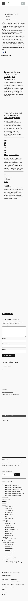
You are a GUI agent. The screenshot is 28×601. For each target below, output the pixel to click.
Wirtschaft (4, 559)
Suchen (17, 474)
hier (3, 49)
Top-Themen (5, 540)
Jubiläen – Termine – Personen (14, 562)
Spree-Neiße (7, 531)
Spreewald (7, 533)
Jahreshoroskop (8, 552)
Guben (6, 525)
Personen (4, 503)
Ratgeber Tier (8, 514)
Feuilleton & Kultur (8, 548)
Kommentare (7, 314)
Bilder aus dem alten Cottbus (11, 485)
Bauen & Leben (14, 19)
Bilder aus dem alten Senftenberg (12, 489)
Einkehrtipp (7, 546)
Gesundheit (7, 508)
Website (4, 349)
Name (4, 338)
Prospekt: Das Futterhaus (7, 392)
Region (3, 520)
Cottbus (6, 521)
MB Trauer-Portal (6, 575)
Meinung (4, 501)
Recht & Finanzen (8, 516)
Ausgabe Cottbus (7, 366)
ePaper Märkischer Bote (10, 362)
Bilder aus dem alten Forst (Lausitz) (12, 487)
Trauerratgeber (8, 518)
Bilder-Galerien (8, 544)
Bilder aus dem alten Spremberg (12, 491)
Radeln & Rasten (8, 555)
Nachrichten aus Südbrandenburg (11, 572)
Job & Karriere (8, 510)
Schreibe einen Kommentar (10, 319)
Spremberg (7, 535)
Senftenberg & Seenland (10, 529)
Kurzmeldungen (8, 527)
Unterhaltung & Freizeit (7, 542)
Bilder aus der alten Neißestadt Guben (13, 493)
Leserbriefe (4, 499)
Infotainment (7, 550)
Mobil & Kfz (7, 512)
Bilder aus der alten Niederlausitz (12, 495)
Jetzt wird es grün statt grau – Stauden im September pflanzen (13, 115)
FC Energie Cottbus (9, 538)
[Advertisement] (14, 257)
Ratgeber (4, 505)
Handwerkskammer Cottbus (11, 561)
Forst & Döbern (8, 523)
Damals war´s (5, 483)
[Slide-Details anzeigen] (14, 406)
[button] (3, 52)
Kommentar (5, 325)
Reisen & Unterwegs (9, 557)
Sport (3, 537)
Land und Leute (8, 553)
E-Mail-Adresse (6, 343)
